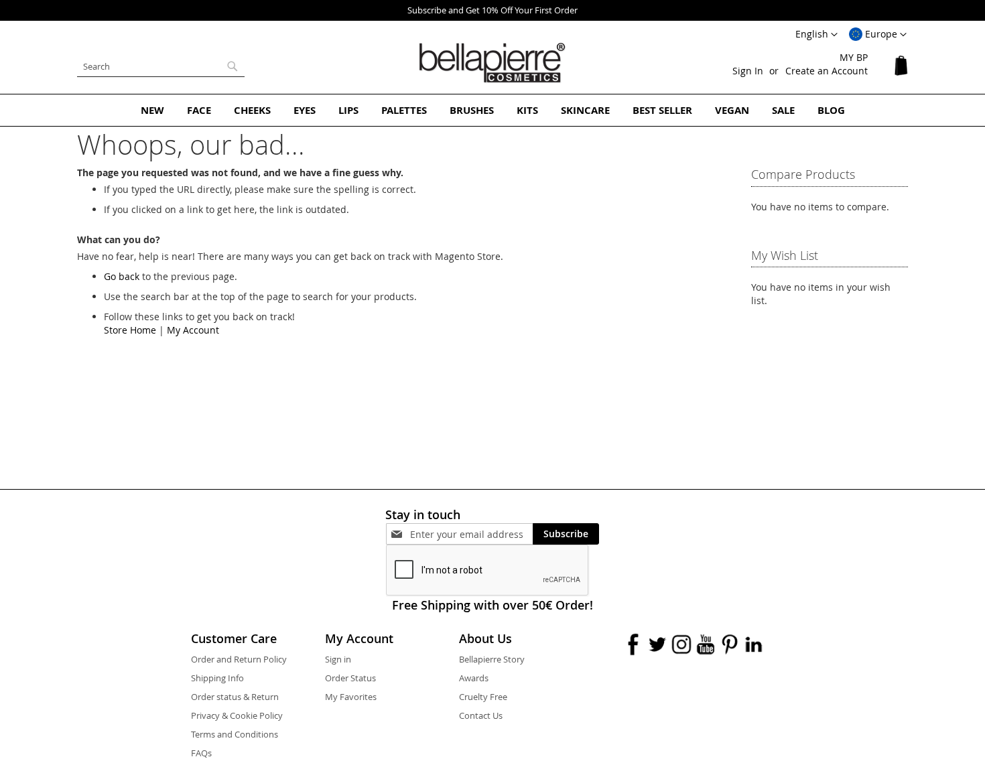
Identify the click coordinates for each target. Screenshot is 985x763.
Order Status (350, 678)
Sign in (338, 659)
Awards (473, 678)
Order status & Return (235, 697)
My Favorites (351, 697)
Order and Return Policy (239, 659)
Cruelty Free (483, 697)
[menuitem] (152, 110)
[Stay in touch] (471, 534)
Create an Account (826, 70)
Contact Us (481, 715)
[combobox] (161, 66)
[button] (878, 34)
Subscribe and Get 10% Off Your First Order (492, 10)
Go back (121, 276)
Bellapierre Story (492, 659)
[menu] (492, 110)
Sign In (747, 70)
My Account (193, 330)
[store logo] (492, 63)
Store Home (130, 330)
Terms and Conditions (234, 734)
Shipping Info (217, 678)
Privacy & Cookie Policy (237, 715)
